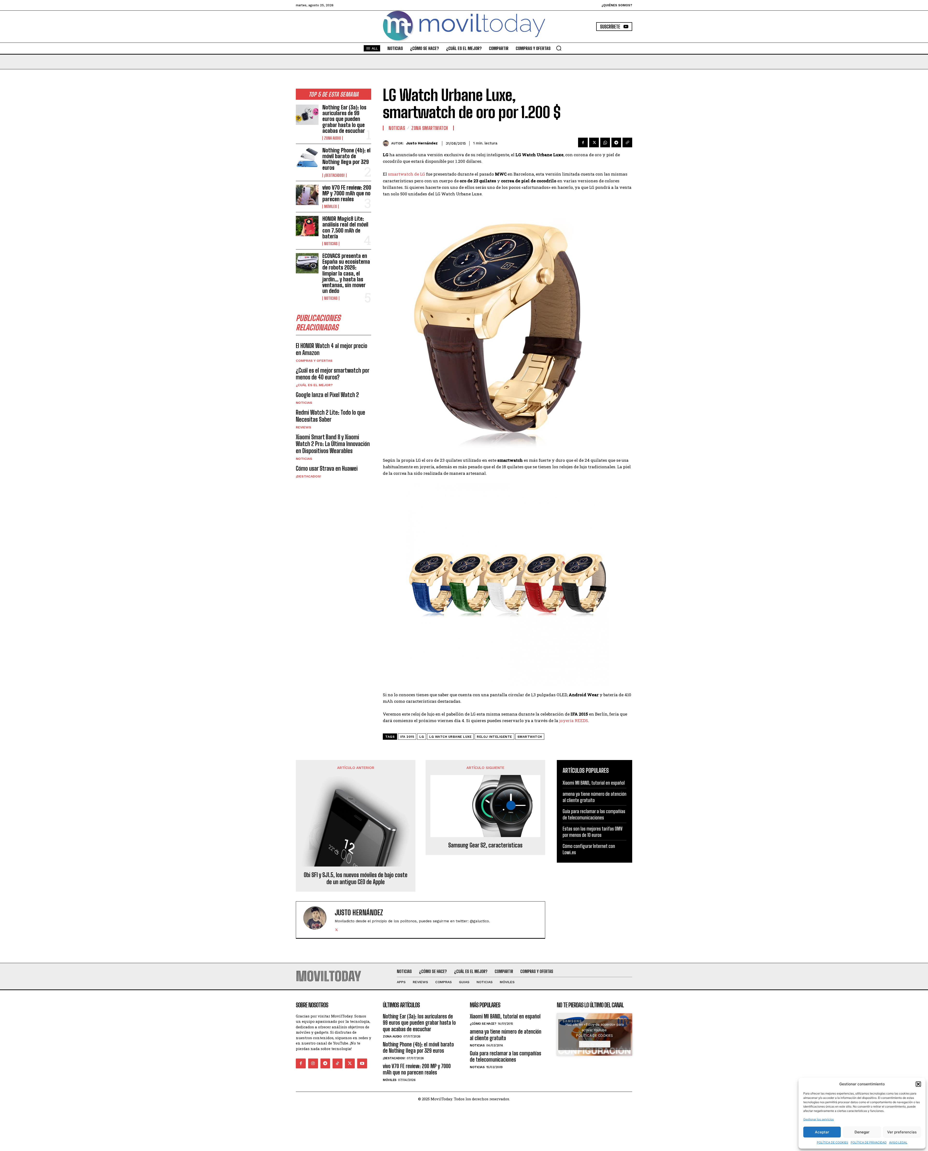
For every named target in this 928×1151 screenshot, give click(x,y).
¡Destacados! (334, 175)
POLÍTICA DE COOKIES (832, 1142)
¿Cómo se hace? (483, 1023)
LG (421, 737)
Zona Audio (332, 138)
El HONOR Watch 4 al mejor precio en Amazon (331, 349)
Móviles (330, 206)
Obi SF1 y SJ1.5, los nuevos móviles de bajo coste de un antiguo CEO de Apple (355, 878)
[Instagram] (313, 1063)
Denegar (862, 1132)
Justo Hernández (422, 143)
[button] (918, 1084)
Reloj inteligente (494, 737)
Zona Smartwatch (429, 128)
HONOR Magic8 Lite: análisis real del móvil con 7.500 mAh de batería (345, 227)
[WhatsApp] (605, 142)
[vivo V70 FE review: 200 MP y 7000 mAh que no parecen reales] (307, 195)
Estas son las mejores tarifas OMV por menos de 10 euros (593, 832)
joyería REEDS (573, 720)
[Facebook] (583, 142)
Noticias (331, 244)
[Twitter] (594, 142)
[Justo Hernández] (387, 143)
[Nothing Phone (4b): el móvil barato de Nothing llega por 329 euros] (307, 158)
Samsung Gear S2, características (485, 845)
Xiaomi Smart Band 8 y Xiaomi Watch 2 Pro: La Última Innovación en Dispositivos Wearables (333, 444)
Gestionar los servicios (818, 1119)
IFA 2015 (407, 737)
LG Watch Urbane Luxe (450, 737)
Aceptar (822, 1132)
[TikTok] (337, 1063)
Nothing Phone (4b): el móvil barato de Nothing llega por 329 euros (346, 159)
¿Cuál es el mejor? (314, 385)
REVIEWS (303, 427)
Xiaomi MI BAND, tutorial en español (594, 783)
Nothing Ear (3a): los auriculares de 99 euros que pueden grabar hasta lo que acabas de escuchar (344, 119)
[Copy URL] (627, 142)
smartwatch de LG (406, 174)
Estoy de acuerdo (595, 1044)
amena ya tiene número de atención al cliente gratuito (594, 797)
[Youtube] (362, 1063)
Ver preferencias (902, 1132)
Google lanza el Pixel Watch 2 (327, 394)
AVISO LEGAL (898, 1142)
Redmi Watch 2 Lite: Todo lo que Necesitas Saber (330, 416)
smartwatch (529, 737)
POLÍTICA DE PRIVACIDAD (869, 1142)
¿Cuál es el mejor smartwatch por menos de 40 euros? (333, 374)
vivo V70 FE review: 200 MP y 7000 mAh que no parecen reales (346, 193)
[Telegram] (616, 142)
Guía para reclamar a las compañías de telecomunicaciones (594, 814)
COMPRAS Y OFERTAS (314, 360)
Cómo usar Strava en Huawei (327, 468)
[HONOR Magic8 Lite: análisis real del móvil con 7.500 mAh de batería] (307, 226)
